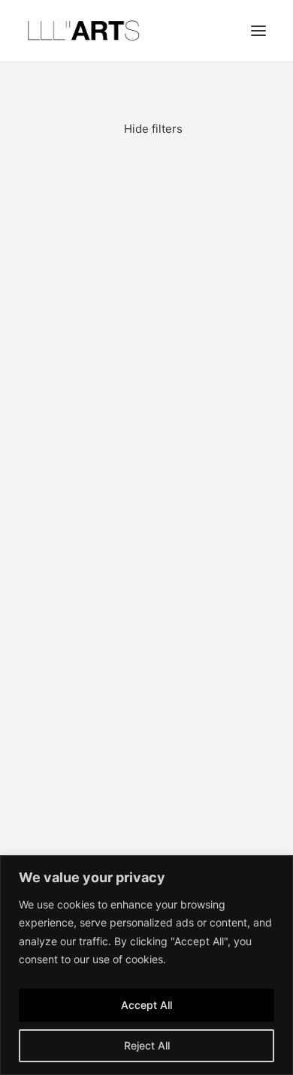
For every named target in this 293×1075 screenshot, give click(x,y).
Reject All (147, 1045)
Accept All (146, 1004)
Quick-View (248, 181)
